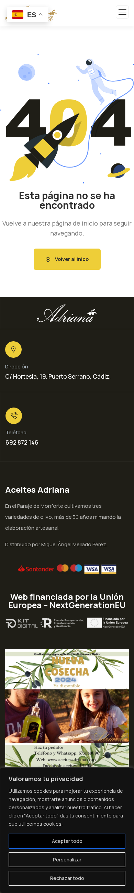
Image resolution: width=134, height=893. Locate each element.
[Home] (67, 313)
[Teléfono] (13, 416)
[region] (67, 830)
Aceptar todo (67, 841)
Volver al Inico (71, 259)
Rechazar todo (67, 878)
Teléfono (15, 432)
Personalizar (67, 859)
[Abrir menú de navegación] (122, 14)
